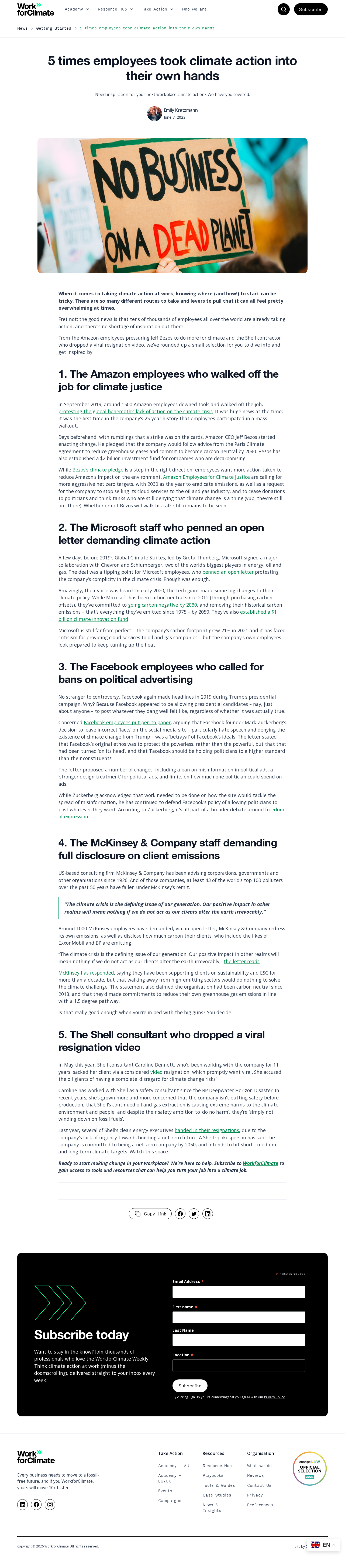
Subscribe (311, 9)
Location (183, 1355)
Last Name (183, 1330)
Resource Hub (217, 1466)
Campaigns (169, 1500)
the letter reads (242, 961)
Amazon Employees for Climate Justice (206, 477)
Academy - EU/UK (170, 1478)
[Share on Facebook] (180, 1213)
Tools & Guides (219, 1485)
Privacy (255, 1495)
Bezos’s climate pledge (98, 469)
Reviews (255, 1475)
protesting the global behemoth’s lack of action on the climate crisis (135, 411)
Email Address (188, 1281)
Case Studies (217, 1495)
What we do (259, 1466)
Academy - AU (173, 1466)
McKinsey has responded (86, 972)
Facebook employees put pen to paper (127, 722)
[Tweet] (194, 1213)
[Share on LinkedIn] (207, 1213)
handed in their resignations (207, 1130)
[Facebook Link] (36, 1504)
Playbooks (213, 1475)
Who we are (194, 9)
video (156, 1072)
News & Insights (212, 1507)
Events (165, 1491)
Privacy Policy (274, 1397)
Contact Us (259, 1485)
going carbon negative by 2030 (162, 605)
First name (185, 1307)
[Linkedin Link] (22, 1504)
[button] (77, 9)
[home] (35, 9)
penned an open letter (228, 572)
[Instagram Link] (50, 1504)
